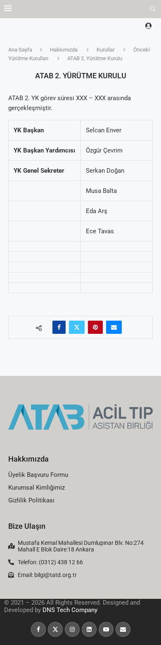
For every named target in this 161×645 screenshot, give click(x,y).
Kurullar (105, 50)
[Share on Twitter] (77, 327)
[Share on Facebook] (59, 327)
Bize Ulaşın (26, 526)
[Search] (153, 9)
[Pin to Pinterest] (95, 327)
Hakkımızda (64, 50)
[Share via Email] (114, 327)
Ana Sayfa (20, 50)
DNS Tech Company (70, 610)
